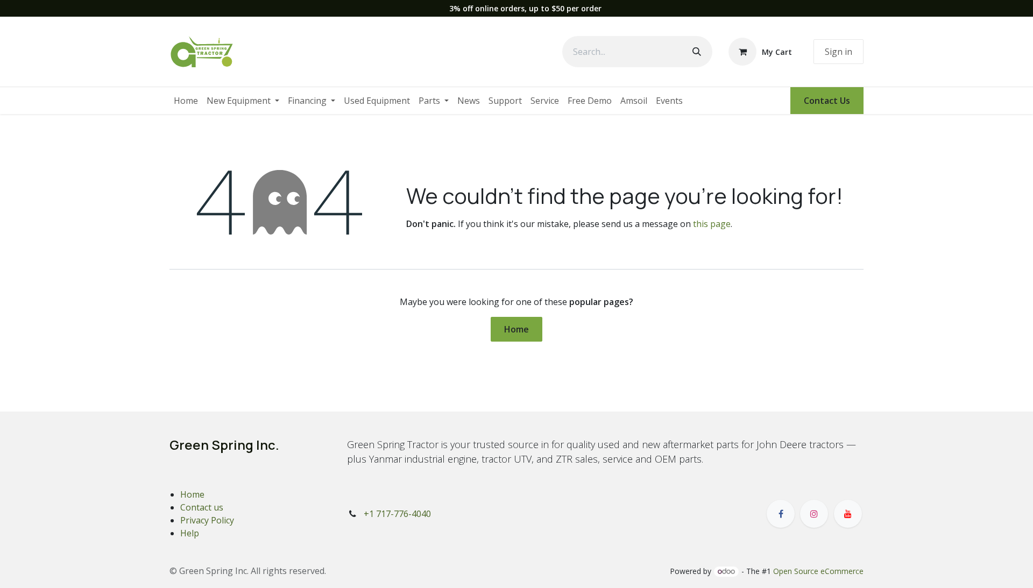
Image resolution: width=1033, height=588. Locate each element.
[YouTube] (848, 514)
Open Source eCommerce (818, 571)
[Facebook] (781, 514)
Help (189, 533)
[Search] (696, 51)
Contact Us (827, 101)
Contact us (201, 507)
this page (712, 224)
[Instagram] (814, 514)
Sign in (838, 52)
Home (516, 329)
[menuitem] (185, 100)
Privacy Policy (207, 520)
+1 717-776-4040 (397, 514)
